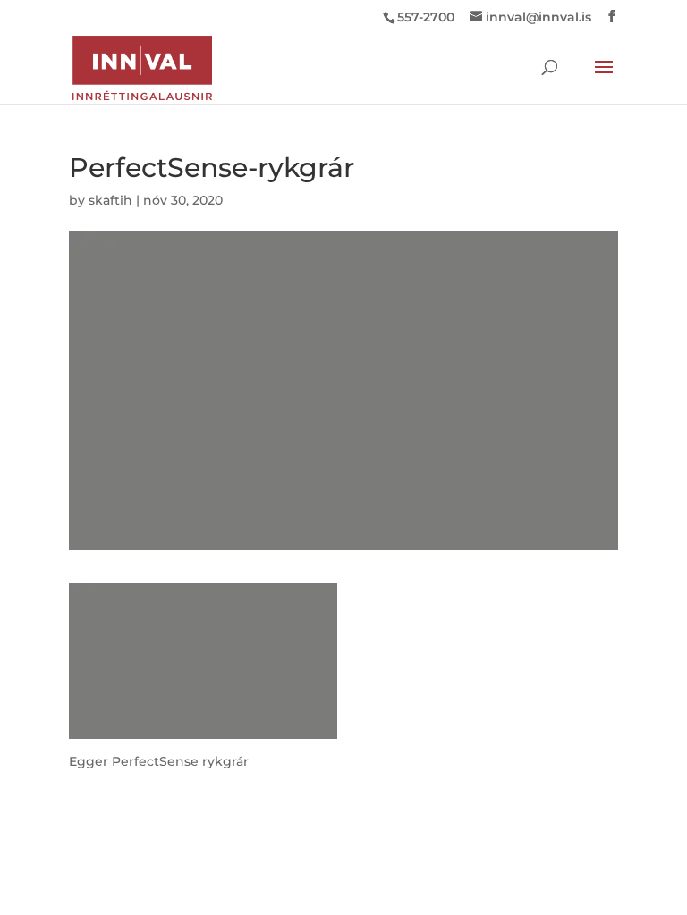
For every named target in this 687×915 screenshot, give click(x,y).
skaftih (110, 200)
